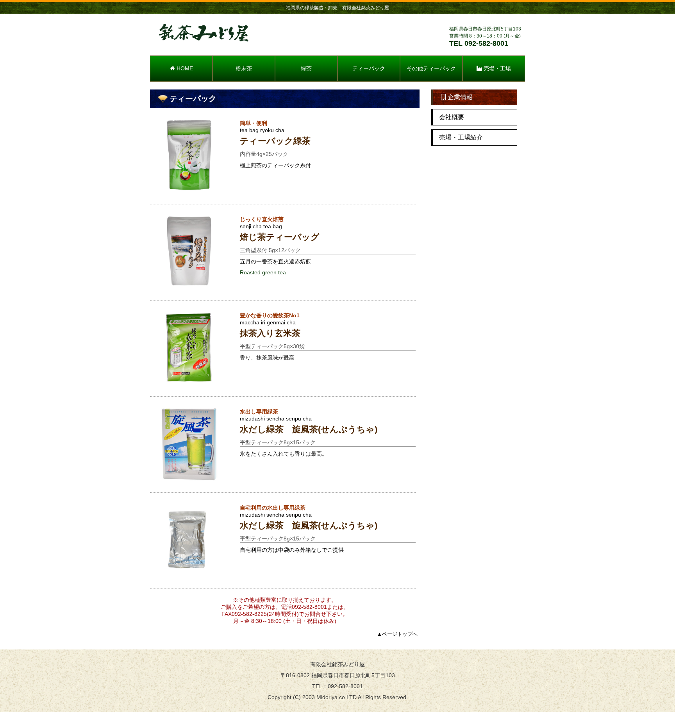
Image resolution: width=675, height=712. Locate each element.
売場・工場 (496, 68)
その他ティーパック (431, 68)
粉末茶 (244, 68)
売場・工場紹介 (461, 137)
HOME (184, 68)
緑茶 (306, 68)
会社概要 (451, 117)
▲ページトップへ (397, 634)
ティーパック (368, 68)
